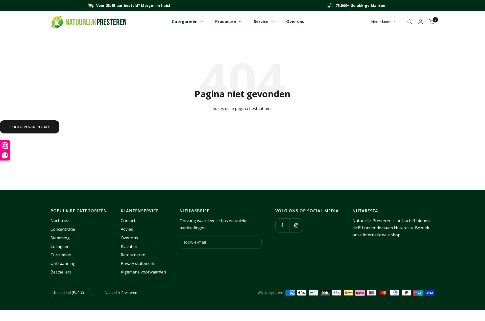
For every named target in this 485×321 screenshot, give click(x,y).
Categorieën (185, 21)
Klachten (129, 246)
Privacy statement (138, 263)
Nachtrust (60, 220)
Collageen (60, 246)
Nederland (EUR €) (69, 292)
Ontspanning (63, 263)
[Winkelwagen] (431, 21)
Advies (127, 229)
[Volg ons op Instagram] (296, 225)
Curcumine (61, 255)
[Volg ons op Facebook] (282, 225)
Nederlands (381, 21)
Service (261, 21)
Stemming (60, 238)
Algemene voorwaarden (143, 272)
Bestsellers (61, 272)
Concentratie (63, 229)
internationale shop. (382, 235)
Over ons (295, 21)
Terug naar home (29, 126)
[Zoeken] (409, 21)
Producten (225, 21)
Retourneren (133, 255)
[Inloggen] (420, 21)
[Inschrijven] (254, 242)
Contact (128, 220)
